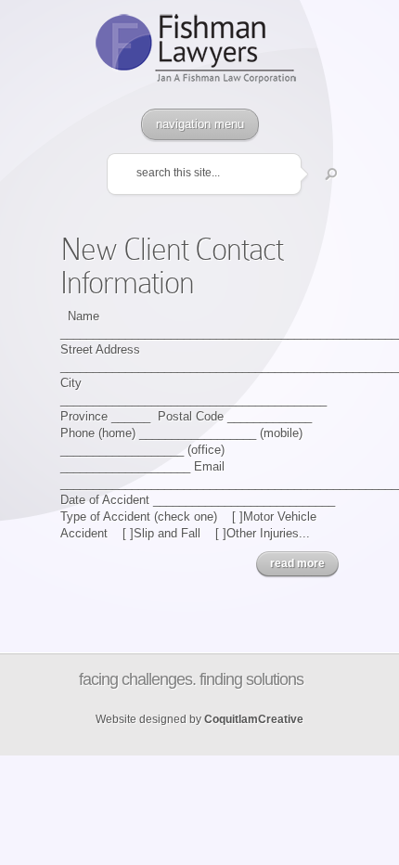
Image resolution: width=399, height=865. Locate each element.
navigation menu (200, 124)
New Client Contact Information (171, 266)
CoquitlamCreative (253, 719)
